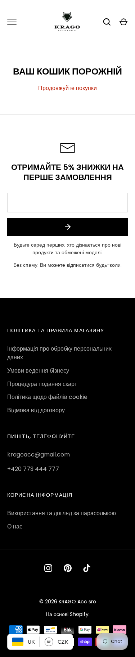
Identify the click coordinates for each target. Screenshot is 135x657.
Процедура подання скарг (42, 384)
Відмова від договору (36, 410)
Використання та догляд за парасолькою (61, 513)
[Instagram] (48, 568)
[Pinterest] (68, 568)
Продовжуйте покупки (67, 88)
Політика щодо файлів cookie (47, 397)
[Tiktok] (87, 568)
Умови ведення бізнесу (38, 370)
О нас (14, 526)
